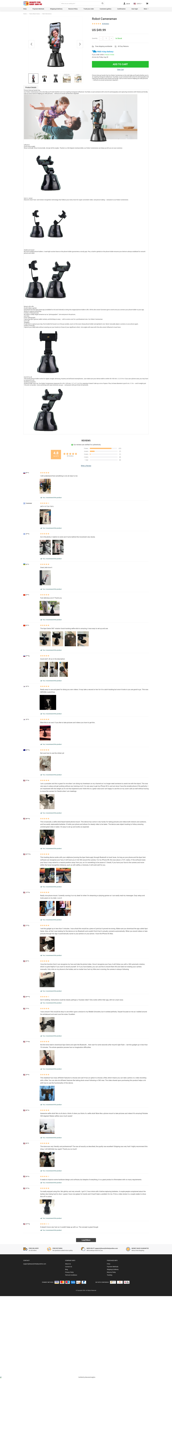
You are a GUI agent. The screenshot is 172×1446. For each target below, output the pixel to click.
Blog (66, 1269)
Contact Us (68, 1266)
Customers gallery (105, 9)
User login (134, 9)
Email (8, 1339)
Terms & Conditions (71, 1275)
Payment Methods (38, 9)
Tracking (109, 1275)
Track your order (89, 9)
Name (8, 1344)
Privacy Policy (69, 1272)
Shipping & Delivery (56, 9)
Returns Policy (73, 9)
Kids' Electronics (47, 14)
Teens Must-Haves (34, 14)
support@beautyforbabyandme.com (34, 1264)
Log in (128, 3)
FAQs (25, 9)
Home (25, 14)
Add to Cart (120, 64)
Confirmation (121, 9)
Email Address (10, 1349)
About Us (68, 1264)
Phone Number (11, 1355)
